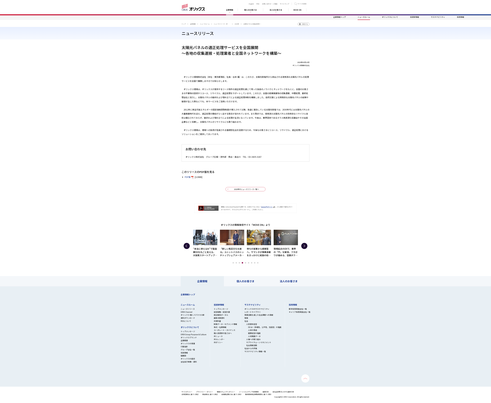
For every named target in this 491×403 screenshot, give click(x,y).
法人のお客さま (289, 281)
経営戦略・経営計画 (222, 312)
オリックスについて (390, 17)
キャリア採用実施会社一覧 (299, 312)
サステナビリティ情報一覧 (255, 351)
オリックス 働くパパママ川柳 (192, 315)
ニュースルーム (364, 17)
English (251, 4)
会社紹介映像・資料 (189, 361)
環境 (246, 318)
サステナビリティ (438, 17)
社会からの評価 (250, 348)
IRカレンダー (219, 339)
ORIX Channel (186, 312)
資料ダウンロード (188, 318)
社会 (246, 321)
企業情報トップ (339, 17)
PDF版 (188, 177)
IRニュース (218, 336)
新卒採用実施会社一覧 (298, 309)
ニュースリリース (188, 309)
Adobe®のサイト (267, 207)
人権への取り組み (253, 339)
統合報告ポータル (221, 315)
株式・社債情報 (220, 327)
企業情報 (193, 24)
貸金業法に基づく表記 (210, 394)
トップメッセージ (188, 331)
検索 (300, 4)
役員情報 (184, 352)
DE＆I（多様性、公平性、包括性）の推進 (264, 327)
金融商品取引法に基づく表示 (231, 394)
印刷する (305, 24)
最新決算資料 (219, 318)
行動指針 (184, 346)
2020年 (237, 24)
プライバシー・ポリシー (204, 392)
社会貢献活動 (251, 345)
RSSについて (186, 321)
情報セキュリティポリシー (226, 392)
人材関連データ (254, 336)
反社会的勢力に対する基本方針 (283, 392)
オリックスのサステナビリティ (256, 309)
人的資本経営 (251, 324)
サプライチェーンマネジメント (258, 342)
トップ (184, 24)
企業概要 (184, 340)
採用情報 (460, 17)
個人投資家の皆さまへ (223, 333)
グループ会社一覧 (188, 349)
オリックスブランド (189, 337)
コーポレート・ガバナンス (224, 330)
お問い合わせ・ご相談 (269, 4)
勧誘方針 (266, 392)
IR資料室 (217, 321)
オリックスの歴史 (188, 358)
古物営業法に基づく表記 (190, 394)
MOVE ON (297, 10)
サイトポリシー (187, 392)
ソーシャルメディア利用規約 (249, 392)
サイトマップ (284, 4)
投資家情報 (414, 17)
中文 (257, 4)
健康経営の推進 (254, 333)
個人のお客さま (245, 281)
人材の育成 (252, 330)
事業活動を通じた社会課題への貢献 (258, 315)
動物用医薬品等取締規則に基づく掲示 (258, 394)
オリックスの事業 (188, 343)
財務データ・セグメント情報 (225, 324)
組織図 (183, 355)
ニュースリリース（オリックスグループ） (227, 24)
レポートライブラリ (252, 312)
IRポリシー (218, 342)
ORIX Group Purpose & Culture (193, 334)
